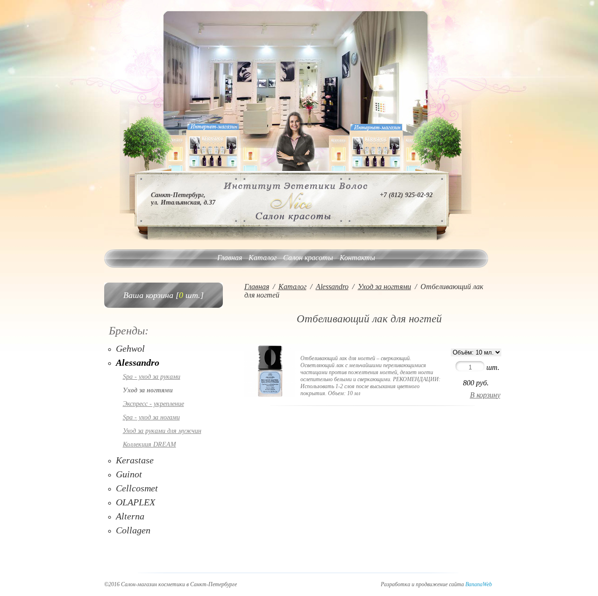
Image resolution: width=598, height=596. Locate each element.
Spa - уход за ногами (151, 417)
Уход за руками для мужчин (162, 430)
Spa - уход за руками (151, 376)
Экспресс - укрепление (153, 403)
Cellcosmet (137, 488)
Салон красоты (308, 258)
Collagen (133, 530)
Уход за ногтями (148, 390)
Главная (229, 258)
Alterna (130, 516)
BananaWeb (478, 584)
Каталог (263, 258)
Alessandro (137, 362)
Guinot (129, 474)
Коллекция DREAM (149, 444)
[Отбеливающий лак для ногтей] (270, 394)
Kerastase (135, 460)
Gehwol (130, 348)
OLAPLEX (135, 502)
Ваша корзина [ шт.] (163, 295)
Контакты (357, 258)
